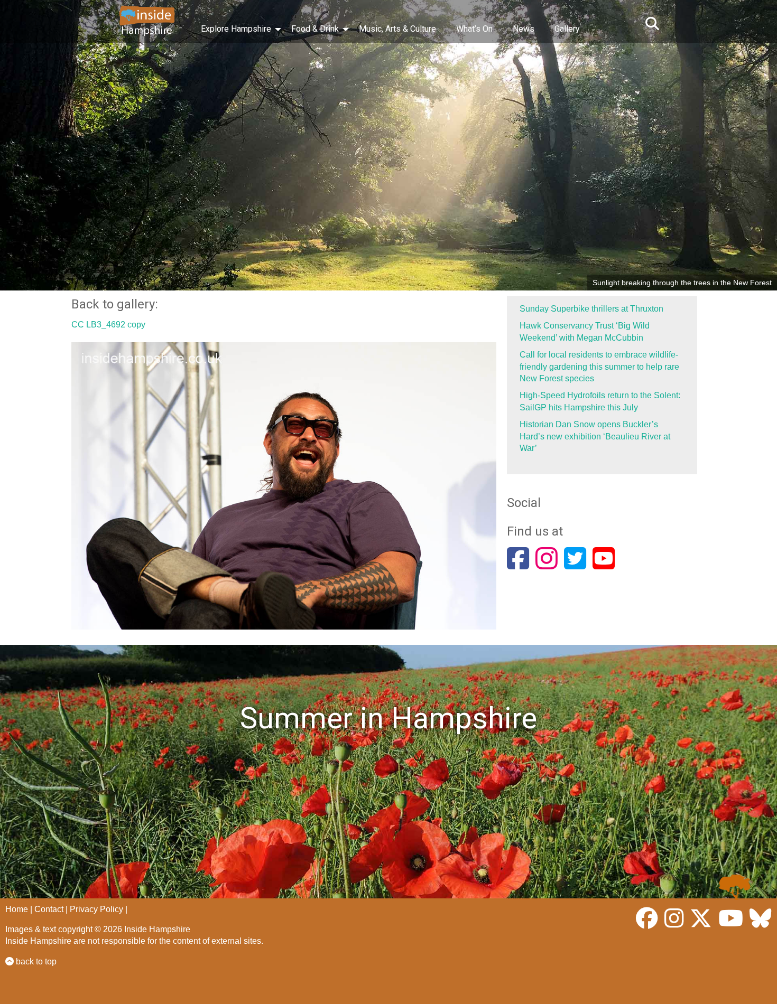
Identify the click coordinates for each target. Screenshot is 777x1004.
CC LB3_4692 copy (108, 324)
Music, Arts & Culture (397, 29)
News (523, 29)
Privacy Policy (96, 909)
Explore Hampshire (236, 29)
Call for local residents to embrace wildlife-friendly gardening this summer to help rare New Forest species (599, 366)
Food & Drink (315, 29)
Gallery (567, 29)
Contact (48, 909)
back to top (35, 961)
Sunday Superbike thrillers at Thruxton (591, 308)
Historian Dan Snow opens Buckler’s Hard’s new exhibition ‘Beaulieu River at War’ (595, 436)
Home (16, 909)
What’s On (474, 29)
